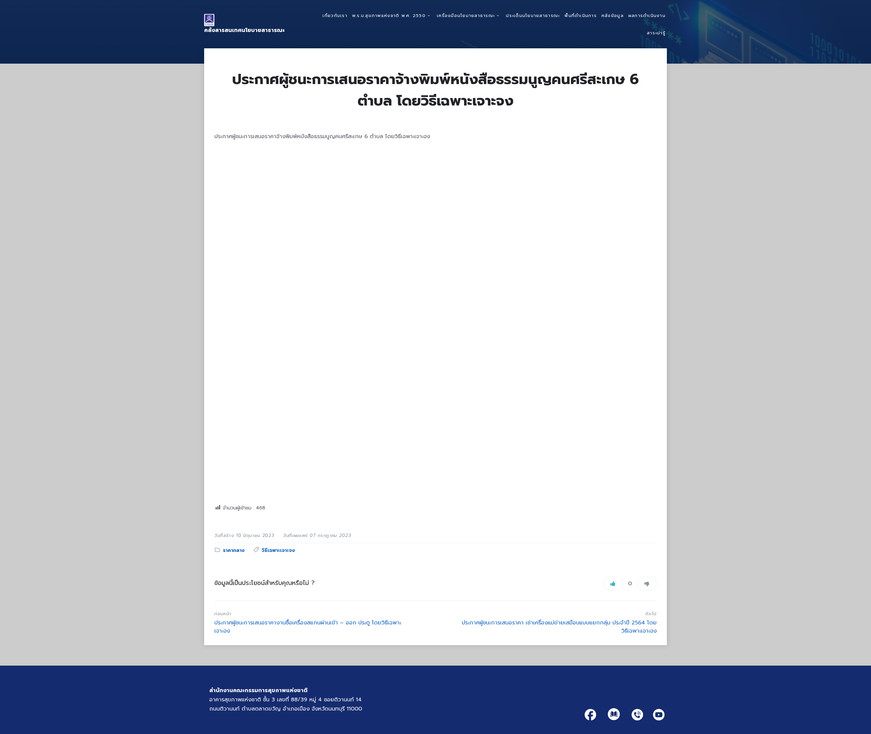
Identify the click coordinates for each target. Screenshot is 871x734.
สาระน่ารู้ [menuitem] (656, 33)
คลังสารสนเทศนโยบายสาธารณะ (244, 30)
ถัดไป (651, 613)
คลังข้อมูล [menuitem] (613, 15)
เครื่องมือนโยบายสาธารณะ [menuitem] (466, 15)
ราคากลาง (234, 550)
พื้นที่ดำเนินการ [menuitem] (580, 15)
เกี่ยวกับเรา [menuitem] (335, 15)
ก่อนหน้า (222, 613)
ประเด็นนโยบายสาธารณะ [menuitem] (533, 15)
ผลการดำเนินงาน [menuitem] (646, 15)
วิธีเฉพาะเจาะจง (278, 550)
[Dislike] (647, 583)
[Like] (613, 583)
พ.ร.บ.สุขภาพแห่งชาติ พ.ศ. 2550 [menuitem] (389, 15)
